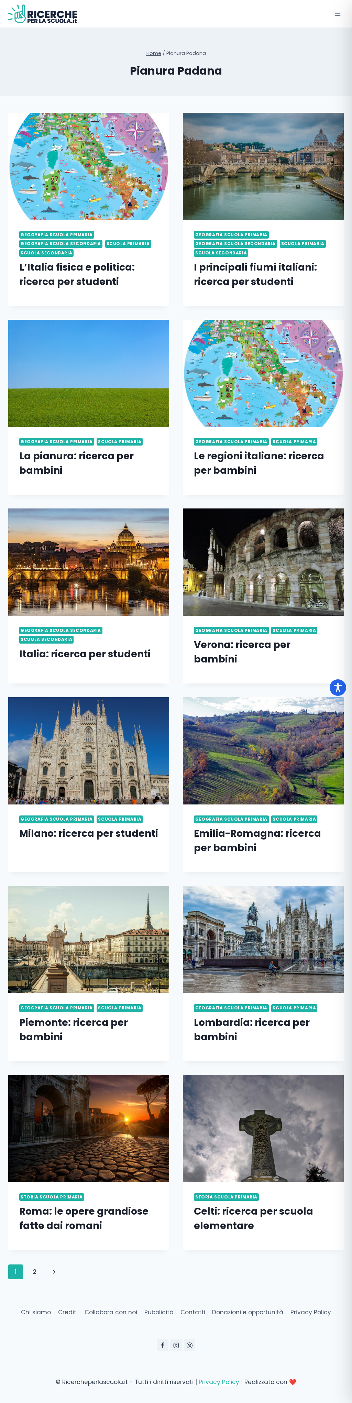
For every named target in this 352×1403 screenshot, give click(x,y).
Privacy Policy (310, 1312)
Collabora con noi (111, 1312)
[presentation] (88, 166)
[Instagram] (176, 1345)
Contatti (192, 1312)
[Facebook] (162, 1345)
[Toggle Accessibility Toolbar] (338, 688)
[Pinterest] (189, 1345)
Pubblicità (159, 1312)
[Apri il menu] (337, 13)
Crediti (68, 1312)
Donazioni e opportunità (247, 1312)
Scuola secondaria (46, 253)
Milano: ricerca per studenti (88, 833)
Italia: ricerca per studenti (85, 654)
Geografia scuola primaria (57, 235)
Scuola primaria (128, 243)
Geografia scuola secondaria (61, 243)
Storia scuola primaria (52, 1197)
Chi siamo (36, 1312)
